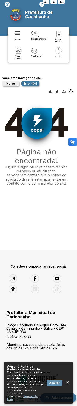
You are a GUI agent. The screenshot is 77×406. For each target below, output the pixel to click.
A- (46, 2)
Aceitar (54, 383)
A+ (61, 2)
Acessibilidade (7, 4)
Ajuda (41, 4)
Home (10, 83)
